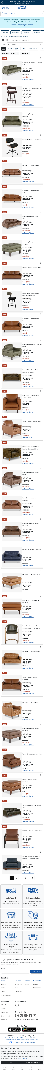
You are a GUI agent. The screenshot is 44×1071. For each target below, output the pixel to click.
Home (6, 1038)
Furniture (5, 32)
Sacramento (37, 988)
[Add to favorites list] (41, 58)
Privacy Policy (22, 1058)
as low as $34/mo (28, 79)
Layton (3, 988)
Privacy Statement (11, 1040)
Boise (27, 984)
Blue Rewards (5, 1016)
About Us (4, 1020)
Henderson (18, 984)
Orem (3, 991)
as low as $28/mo (28, 822)
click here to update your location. (22, 25)
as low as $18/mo (28, 566)
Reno (16, 988)
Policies (36, 1038)
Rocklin (35, 984)
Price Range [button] (33, 49)
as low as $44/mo (28, 386)
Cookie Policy (33, 1040)
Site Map (32, 1042)
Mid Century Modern (16, 36)
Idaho (27, 981)
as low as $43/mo (28, 770)
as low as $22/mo (28, 207)
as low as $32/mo (28, 182)
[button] (8, 2)
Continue (36, 972)
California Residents (23, 1040)
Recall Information (14, 1038)
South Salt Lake (6, 995)
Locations (5, 978)
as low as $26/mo (28, 284)
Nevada (18, 981)
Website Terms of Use (27, 1038)
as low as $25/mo (28, 873)
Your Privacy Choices (33, 1062)
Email (3, 968)
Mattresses (37, 32)
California (37, 981)
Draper (3, 984)
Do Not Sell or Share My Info (20, 1042)
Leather (25, 36)
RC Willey (4, 36)
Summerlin (18, 991)
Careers (3, 1008)
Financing (4, 1012)
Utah (3, 981)
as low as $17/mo (27, 438)
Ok (11, 1062)
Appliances (15, 32)
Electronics (26, 32)
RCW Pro (4, 1005)
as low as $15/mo (28, 105)
